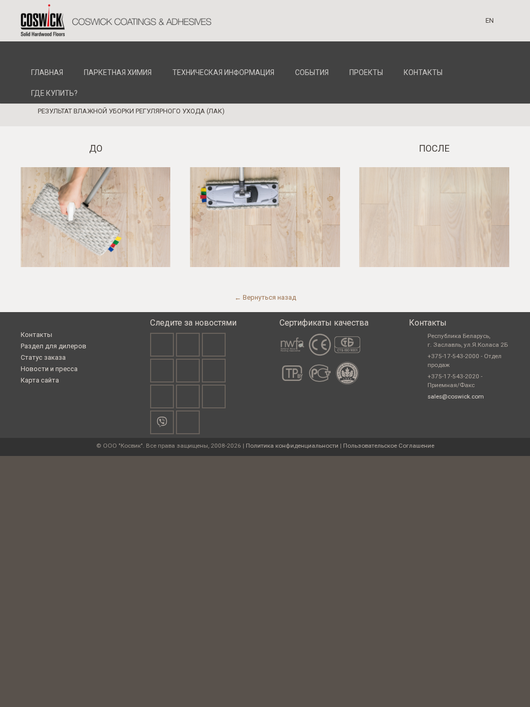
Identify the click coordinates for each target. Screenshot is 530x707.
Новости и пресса (49, 369)
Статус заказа (43, 357)
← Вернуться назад (265, 297)
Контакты (36, 334)
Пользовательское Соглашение (388, 445)
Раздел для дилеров (53, 346)
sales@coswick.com (456, 396)
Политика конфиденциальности (292, 445)
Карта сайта (40, 380)
